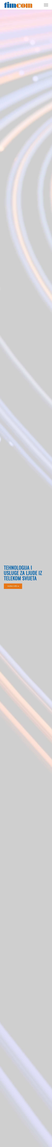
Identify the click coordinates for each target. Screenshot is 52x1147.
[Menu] (44, 5)
